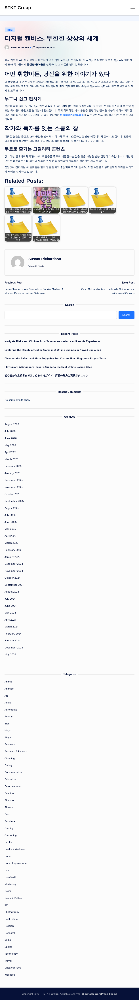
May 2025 (10, 528)
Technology (11, 953)
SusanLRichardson (44, 259)
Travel (8, 960)
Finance (9, 800)
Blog (10, 30)
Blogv (8, 737)
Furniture (10, 821)
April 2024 (10, 619)
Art (6, 695)
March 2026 (11, 459)
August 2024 (12, 591)
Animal (8, 681)
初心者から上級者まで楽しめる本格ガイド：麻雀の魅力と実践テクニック (46, 375)
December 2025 (14, 480)
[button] (36, 266)
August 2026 (12, 424)
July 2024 (10, 598)
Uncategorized (13, 967)
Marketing (10, 884)
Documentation (13, 772)
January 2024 (12, 640)
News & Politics (13, 898)
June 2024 (11, 605)
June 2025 (11, 522)
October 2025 (12, 494)
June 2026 (11, 438)
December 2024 (14, 563)
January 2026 (12, 473)
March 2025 (11, 542)
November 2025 (14, 487)
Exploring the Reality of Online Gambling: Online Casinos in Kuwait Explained (53, 349)
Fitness (9, 807)
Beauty (8, 716)
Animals (9, 688)
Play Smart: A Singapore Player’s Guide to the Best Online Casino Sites (48, 366)
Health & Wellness (15, 849)
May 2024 (10, 612)
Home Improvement (16, 863)
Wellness (10, 974)
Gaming (9, 828)
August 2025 (12, 508)
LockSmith (10, 877)
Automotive (11, 709)
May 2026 (10, 445)
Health (8, 842)
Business (10, 744)
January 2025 (12, 556)
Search (69, 304)
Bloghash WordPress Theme (99, 993)
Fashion (9, 793)
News (8, 890)
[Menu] (132, 8)
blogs (8, 730)
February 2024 (13, 633)
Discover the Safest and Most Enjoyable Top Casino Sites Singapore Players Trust (55, 358)
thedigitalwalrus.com (72, 114)
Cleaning (10, 758)
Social (8, 939)
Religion (9, 925)
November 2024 (14, 570)
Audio (8, 702)
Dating (8, 765)
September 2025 (14, 501)
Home (8, 856)
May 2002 (10, 654)
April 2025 (10, 535)
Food (7, 814)
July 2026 (10, 431)
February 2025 (13, 549)
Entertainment (13, 786)
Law (7, 870)
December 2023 (14, 647)
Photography (12, 911)
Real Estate (11, 918)
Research (10, 932)
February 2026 (13, 466)
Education (10, 779)
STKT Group (18, 7)
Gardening (11, 835)
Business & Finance (16, 751)
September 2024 (14, 584)
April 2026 (10, 452)
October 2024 (12, 577)
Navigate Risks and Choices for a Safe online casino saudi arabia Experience (52, 341)
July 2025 (10, 514)
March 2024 (11, 626)
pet (6, 904)
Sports (8, 946)
